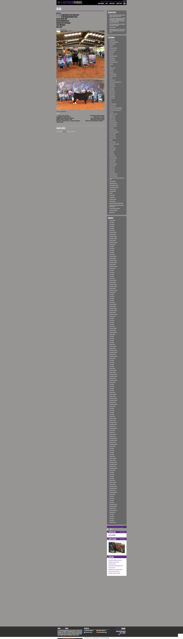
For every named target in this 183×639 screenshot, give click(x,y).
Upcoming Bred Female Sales (116, 203)
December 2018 (113, 398)
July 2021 (112, 336)
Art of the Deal (113, 50)
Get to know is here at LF (115, 82)
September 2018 (113, 404)
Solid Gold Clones (114, 175)
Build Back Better (113, 56)
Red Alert (112, 151)
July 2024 (112, 270)
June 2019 (112, 386)
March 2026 (112, 230)
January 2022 (113, 330)
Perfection (112, 145)
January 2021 (113, 348)
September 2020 (113, 356)
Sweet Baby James (114, 185)
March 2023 (112, 302)
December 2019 (113, 374)
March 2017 (112, 432)
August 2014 (112, 494)
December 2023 (113, 284)
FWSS (111, 78)
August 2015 (112, 470)
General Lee (112, 80)
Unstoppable (112, 201)
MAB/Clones (112, 115)
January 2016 (113, 460)
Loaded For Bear (113, 113)
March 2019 (112, 392)
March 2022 (112, 326)
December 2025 (113, 236)
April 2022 (112, 324)
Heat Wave (112, 90)
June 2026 (112, 224)
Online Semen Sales (114, 143)
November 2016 (113, 440)
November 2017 (113, 424)
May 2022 (112, 322)
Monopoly (112, 127)
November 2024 (113, 262)
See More (122, 539)
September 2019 (113, 380)
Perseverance (113, 147)
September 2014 (113, 492)
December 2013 (113, 504)
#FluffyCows (112, 40)
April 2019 (112, 390)
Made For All (112, 117)
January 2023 (113, 306)
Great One (112, 88)
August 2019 (112, 382)
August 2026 (112, 220)
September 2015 (113, 468)
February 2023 (113, 304)
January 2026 (113, 234)
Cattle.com (111, 567)
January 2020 (113, 372)
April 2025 (112, 252)
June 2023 (112, 296)
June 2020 (112, 362)
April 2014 (112, 502)
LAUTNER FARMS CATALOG (115, 560)
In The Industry (113, 103)
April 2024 (112, 276)
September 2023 (113, 290)
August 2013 (112, 512)
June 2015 (112, 474)
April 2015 (112, 478)
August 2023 (112, 292)
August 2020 (112, 358)
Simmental (112, 167)
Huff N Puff (112, 97)
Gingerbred (112, 84)
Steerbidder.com (113, 183)
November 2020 (113, 352)
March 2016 (112, 456)
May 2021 (112, 340)
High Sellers (112, 3)
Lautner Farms (63, 29)
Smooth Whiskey (113, 173)
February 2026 (113, 232)
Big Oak (111, 54)
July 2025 (112, 246)
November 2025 (113, 238)
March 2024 (112, 278)
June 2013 (112, 516)
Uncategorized (63, 111)
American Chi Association (115, 569)
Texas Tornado (113, 189)
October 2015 (113, 466)
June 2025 (112, 248)
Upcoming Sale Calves (115, 208)
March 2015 (112, 480)
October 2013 (113, 508)
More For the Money (114, 131)
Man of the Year (113, 121)
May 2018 (112, 412)
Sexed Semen (113, 159)
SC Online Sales (113, 157)
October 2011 (113, 522)
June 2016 (112, 450)
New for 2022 (113, 135)
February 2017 (113, 434)
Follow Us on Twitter (88, 632)
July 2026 (112, 222)
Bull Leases (112, 58)
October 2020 (113, 354)
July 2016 (112, 448)
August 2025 (112, 244)
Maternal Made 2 (113, 123)
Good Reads (112, 86)
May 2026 (112, 226)
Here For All (112, 91)
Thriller (111, 193)
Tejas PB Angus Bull (114, 187)
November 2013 (113, 506)
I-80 (110, 99)
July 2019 (112, 384)
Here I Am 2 (112, 93)
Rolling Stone (113, 155)
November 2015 (113, 464)
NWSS (111, 139)
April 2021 (112, 342)
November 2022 (113, 310)
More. (80, 635)
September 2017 (113, 428)
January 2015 (113, 484)
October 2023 (113, 288)
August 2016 (112, 446)
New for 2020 (113, 133)
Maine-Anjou (112, 119)
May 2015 (112, 476)
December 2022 (113, 308)
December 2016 (113, 438)
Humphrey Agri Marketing (115, 565)
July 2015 (112, 472)
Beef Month (112, 52)
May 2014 (112, 500)
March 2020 (112, 368)
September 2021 (113, 332)
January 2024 (113, 282)
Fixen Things (112, 27)
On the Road (112, 141)
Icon (110, 101)
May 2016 (112, 452)
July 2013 (112, 514)
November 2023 (113, 286)
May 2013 (112, 518)
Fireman (111, 70)
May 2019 (112, 388)
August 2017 (112, 430)
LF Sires (111, 111)
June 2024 (112, 272)
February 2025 (113, 256)
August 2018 (112, 406)
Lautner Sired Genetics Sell (116, 107)
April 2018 (112, 414)
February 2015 (113, 482)
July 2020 (112, 360)
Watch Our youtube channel (102, 632)
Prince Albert (112, 149)
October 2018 (113, 402)
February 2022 (113, 328)
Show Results (113, 165)
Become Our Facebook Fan (89, 630)
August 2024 (112, 268)
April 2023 (112, 300)
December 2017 (113, 422)
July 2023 (112, 294)
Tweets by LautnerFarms (112, 535)
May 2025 (112, 250)
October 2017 (113, 426)
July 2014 (112, 496)
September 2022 (113, 314)
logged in (64, 131)
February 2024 (113, 280)
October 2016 (113, 442)
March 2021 (112, 344)
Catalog (111, 64)
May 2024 (112, 274)
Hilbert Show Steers (114, 573)
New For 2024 (113, 137)
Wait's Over (112, 212)
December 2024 (113, 260)
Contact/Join (119, 3)
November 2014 (113, 488)
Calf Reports (112, 60)
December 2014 (113, 486)
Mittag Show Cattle (114, 571)
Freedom (112, 72)
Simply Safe (112, 169)
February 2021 (113, 346)
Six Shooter (112, 171)
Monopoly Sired (113, 129)
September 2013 (113, 510)
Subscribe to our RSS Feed (102, 630)
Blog (124, 3)
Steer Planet (112, 563)
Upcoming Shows (113, 210)
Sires (107, 3)
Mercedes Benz (113, 125)
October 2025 (113, 240)
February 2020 (113, 370)
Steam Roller (112, 181)
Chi (110, 66)
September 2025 (113, 242)
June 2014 (112, 498)
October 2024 (113, 264)
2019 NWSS (112, 44)
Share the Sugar (113, 163)
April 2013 (112, 520)
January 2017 (113, 436)
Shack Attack (112, 161)
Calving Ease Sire (114, 62)
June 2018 (112, 410)
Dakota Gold (112, 68)
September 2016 (113, 444)
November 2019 (113, 376)
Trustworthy (112, 197)
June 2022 (112, 320)
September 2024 (113, 266)
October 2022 (113, 312)
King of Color (112, 105)
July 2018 (112, 408)
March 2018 (112, 416)
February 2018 (113, 418)
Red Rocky (112, 153)
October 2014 (113, 490)
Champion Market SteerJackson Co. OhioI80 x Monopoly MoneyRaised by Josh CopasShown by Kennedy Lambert (94, 118)
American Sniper (113, 48)
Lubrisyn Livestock (113, 562)
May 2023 (112, 298)
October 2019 (113, 378)
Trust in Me (112, 195)
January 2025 (113, 258)
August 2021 (112, 334)
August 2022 (112, 316)
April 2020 (112, 366)
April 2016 (112, 454)
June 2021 (112, 338)
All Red (111, 46)
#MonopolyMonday (114, 42)
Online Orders (101, 3)
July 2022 (112, 318)
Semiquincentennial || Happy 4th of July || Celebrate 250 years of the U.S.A (117, 30)
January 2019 (113, 396)
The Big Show (113, 191)
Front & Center (113, 74)
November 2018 (113, 400)
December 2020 (113, 350)
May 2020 (112, 364)
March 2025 (112, 254)
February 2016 (113, 458)
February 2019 (113, 394)
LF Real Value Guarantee (115, 109)
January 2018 (113, 420)
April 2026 (112, 228)
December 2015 (113, 462)
